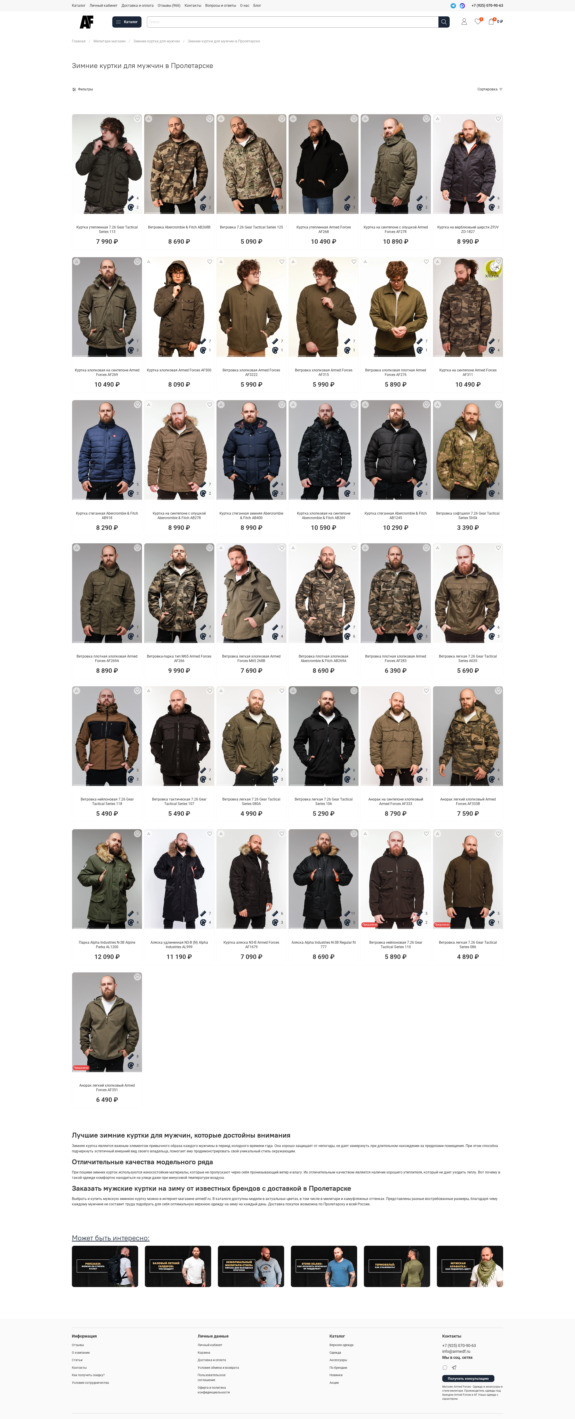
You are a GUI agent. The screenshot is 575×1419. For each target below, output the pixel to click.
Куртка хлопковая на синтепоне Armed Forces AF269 (107, 372)
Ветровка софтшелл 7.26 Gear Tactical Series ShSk (468, 515)
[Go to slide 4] (132, 211)
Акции (334, 1383)
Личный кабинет (103, 5)
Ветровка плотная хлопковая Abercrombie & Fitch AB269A (323, 658)
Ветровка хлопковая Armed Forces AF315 (323, 372)
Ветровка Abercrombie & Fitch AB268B (179, 227)
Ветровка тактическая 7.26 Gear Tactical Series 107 (179, 801)
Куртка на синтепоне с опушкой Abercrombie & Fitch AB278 (179, 515)
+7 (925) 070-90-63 (459, 1345)
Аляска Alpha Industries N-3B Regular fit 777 (324, 944)
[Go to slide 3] (115, 211)
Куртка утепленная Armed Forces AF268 (323, 229)
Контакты (193, 5)
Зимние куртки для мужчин (156, 41)
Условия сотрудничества (90, 1383)
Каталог (79, 5)
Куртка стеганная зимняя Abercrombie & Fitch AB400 (251, 515)
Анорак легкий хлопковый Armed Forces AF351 (107, 1087)
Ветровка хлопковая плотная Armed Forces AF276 (395, 372)
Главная (79, 41)
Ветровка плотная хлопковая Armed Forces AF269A (107, 658)
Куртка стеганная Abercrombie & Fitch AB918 (107, 515)
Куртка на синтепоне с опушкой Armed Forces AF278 (396, 229)
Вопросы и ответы (220, 5)
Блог (257, 5)
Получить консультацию (468, 1378)
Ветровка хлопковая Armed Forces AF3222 (251, 372)
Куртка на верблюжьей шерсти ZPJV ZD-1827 (468, 229)
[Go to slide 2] (98, 211)
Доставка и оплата (138, 5)
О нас (244, 5)
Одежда (335, 1353)
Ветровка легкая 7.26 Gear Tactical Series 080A (251, 801)
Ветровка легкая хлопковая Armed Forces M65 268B (251, 658)
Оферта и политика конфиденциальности (214, 1390)
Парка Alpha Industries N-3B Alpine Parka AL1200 (107, 944)
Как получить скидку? (88, 1375)
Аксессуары (338, 1360)
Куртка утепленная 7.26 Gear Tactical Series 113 (107, 229)
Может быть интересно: (111, 1237)
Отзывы (78, 1345)
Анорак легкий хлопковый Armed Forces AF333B (468, 801)
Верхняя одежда (342, 1345)
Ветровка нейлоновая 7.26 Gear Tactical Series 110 (395, 944)
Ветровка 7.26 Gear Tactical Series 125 (251, 227)
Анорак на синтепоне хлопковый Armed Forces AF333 (395, 801)
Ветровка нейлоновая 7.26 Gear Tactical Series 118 (107, 801)
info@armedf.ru (456, 1351)
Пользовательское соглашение (212, 1377)
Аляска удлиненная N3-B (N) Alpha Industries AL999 (179, 944)
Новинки (336, 1375)
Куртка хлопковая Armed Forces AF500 (179, 370)
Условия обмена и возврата (218, 1368)
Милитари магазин (109, 41)
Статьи (77, 1360)
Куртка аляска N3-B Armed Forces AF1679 (251, 944)
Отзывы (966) (169, 5)
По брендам (338, 1368)
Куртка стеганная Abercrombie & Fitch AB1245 (396, 515)
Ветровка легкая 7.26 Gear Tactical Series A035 (468, 658)
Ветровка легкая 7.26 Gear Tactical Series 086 (468, 944)
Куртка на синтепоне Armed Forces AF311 (468, 372)
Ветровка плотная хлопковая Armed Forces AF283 (395, 658)
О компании (81, 1353)
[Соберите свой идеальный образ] (148, 118)
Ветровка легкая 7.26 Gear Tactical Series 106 (324, 801)
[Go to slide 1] (81, 211)
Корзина (204, 1353)
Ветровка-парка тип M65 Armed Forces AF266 (179, 658)
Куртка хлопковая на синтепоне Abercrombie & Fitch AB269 (323, 515)
